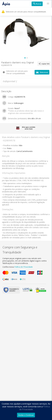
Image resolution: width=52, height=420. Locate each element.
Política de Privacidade (23, 267)
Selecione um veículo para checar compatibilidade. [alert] (26, 12)
